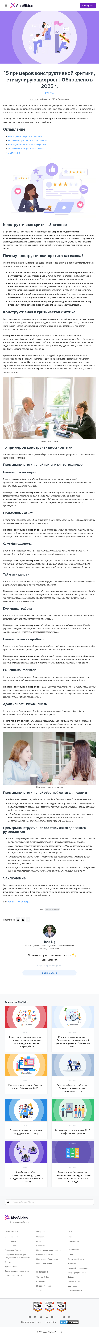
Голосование (10, 1241)
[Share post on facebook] (28, 919)
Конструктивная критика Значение (25, 136)
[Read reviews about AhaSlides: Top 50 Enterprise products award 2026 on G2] (61, 1307)
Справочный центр (44, 1254)
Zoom (39, 1290)
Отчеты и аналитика (13, 1275)
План (70, 1236)
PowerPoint (41, 1281)
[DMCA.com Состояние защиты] (69, 1322)
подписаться (49, 972)
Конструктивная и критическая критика (27, 144)
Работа (49, 93)
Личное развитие (52, 909)
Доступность (73, 1286)
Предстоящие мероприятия (48, 1250)
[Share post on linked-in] (18, 919)
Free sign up (87, 5)
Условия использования (78, 1268)
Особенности (11, 1231)
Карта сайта (50, 1322)
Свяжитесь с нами (76, 1259)
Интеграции (42, 1271)
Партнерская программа (47, 1259)
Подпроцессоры (75, 1290)
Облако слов (10, 1245)
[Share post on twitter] (23, 919)
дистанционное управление (17, 1271)
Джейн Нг (34, 99)
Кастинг (11, 901)
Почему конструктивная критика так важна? (29, 140)
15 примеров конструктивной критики (26, 148)
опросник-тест (11, 1236)
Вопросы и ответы (13, 1250)
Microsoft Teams (43, 1286)
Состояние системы (31, 1322)
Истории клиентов (44, 1263)
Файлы (71, 1277)
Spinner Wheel (11, 1266)
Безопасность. (74, 1281)
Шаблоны (40, 1245)
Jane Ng (49, 942)
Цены (70, 1231)
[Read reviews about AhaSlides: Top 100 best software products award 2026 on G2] (38, 1307)
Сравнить (40, 1236)
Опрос (8, 1262)
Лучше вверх (23, 901)
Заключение (14, 152)
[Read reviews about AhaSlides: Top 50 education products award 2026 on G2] (49, 1307)
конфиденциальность (77, 1272)
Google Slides (42, 1277)
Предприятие (73, 1241)
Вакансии (72, 1263)
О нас (70, 1254)
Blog (38, 1241)
